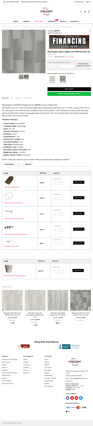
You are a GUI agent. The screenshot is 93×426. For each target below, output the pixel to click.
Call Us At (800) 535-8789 (11, 2)
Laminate (26, 21)
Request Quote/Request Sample (69, 94)
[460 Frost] (11, 323)
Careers (4, 365)
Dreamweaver (49, 375)
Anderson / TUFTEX (50, 378)
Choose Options (12, 306)
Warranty (18, 98)
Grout (19, 164)
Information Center (7, 383)
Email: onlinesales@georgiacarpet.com (77, 378)
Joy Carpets (48, 367)
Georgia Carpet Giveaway (9, 373)
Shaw (46, 359)
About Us (4, 367)
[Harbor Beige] (57, 323)
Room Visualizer (6, 381)
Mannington (48, 370)
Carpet (16, 21)
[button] (69, 42)
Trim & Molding (9, 164)
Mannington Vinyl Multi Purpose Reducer (16, 234)
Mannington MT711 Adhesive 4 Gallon (15, 275)
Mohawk (47, 365)
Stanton (47, 362)
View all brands (49, 386)
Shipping (4, 370)
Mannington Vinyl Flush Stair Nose (14, 218)
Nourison (47, 383)
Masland (47, 373)
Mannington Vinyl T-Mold (11, 246)
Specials (63, 21)
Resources (75, 21)
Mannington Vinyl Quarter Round (13, 203)
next (90, 309)
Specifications (28, 98)
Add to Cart (78, 182)
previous (3, 309)
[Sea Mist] (59, 323)
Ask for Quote (6, 362)
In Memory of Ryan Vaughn (10, 359)
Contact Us (69, 381)
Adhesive (28, 164)
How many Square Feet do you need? (59, 62)
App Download (6, 375)
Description (5, 98)
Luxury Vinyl (39, 21)
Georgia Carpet (49, 381)
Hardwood (51, 21)
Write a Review (69, 57)
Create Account (79, 2)
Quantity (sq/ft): (57, 179)
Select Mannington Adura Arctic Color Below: (60, 73)
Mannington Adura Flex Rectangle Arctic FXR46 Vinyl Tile (35, 315)
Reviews (4, 378)
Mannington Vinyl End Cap (11, 187)
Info (12, 98)
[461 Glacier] (13, 323)
